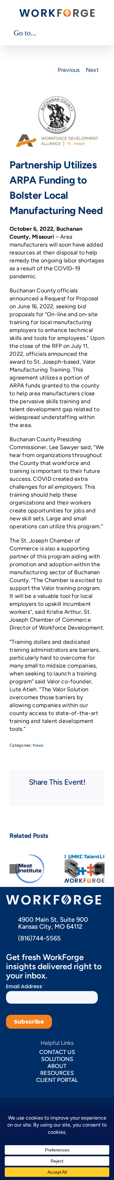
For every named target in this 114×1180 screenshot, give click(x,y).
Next (92, 69)
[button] (14, 869)
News (38, 745)
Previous (68, 69)
